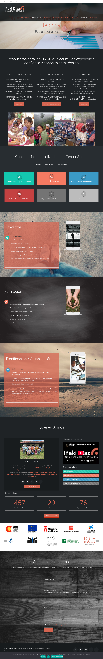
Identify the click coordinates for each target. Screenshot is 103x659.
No (48, 656)
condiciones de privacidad (60, 631)
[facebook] (27, 482)
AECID (40, 472)
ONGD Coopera (23, 470)
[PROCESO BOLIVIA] (70, 536)
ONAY (37, 468)
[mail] (41, 482)
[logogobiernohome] (51, 525)
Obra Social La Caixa (39, 474)
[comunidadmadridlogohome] (71, 525)
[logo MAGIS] (90, 540)
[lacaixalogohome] (91, 525)
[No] (101, 655)
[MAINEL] (51, 541)
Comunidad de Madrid (13, 474)
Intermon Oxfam (43, 468)
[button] (5, 544)
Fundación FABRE (34, 470)
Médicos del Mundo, (13, 470)
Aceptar (43, 656)
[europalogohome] (32, 525)
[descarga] (13, 541)
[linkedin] (32, 482)
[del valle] (32, 541)
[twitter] (36, 482)
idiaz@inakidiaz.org (64, 573)
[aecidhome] (12, 525)
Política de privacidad (57, 656)
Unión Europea (34, 472)
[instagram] (23, 482)
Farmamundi (52, 468)
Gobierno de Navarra (49, 472)
